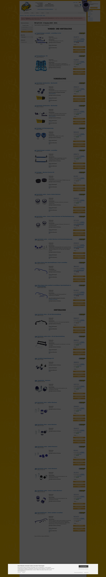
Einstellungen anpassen (84, 568)
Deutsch (19, 572)
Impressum (86, 572)
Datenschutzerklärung (78, 572)
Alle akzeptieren (83, 566)
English (23, 572)
